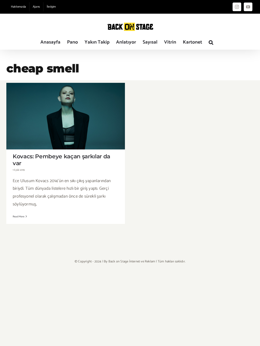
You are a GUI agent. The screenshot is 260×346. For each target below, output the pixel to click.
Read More (18, 217)
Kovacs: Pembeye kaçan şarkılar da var (66, 112)
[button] (211, 42)
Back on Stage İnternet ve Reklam (131, 261)
